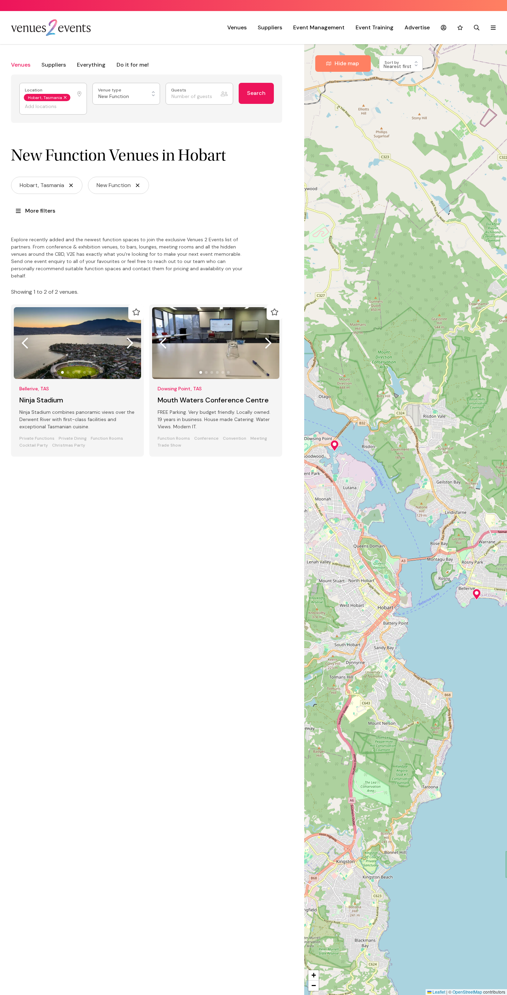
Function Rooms (107, 438)
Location (34, 90)
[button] (477, 594)
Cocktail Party (33, 445)
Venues (237, 27)
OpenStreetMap (467, 992)
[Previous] (24, 343)
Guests (179, 90)
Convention (234, 438)
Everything (91, 64)
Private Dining (73, 438)
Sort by (392, 62)
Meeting (258, 438)
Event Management (319, 27)
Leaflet (438, 992)
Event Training (375, 27)
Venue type (110, 90)
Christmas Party (68, 445)
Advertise (417, 27)
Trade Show (169, 445)
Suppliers (270, 27)
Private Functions (36, 438)
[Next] (130, 343)
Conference (206, 438)
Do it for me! (133, 64)
